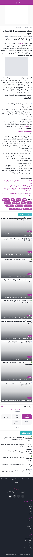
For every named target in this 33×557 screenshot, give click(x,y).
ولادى (30, 513)
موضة (30, 530)
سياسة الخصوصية (5, 479)
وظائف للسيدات (28, 547)
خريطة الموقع (15, 479)
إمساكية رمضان (28, 540)
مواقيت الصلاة (28, 538)
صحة (13, 199)
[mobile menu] (31, 2)
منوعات (30, 545)
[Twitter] (18, 496)
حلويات (18, 199)
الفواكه (26, 126)
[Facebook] (22, 496)
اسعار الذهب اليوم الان (26, 479)
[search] (4, 2)
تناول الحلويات (27, 208)
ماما (31, 511)
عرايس (30, 509)
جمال (30, 528)
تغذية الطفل (19, 205)
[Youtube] (10, 496)
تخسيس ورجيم (28, 526)
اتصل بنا (16, 482)
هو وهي (30, 506)
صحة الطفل (28, 205)
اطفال (24, 199)
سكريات (29, 202)
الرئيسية (30, 504)
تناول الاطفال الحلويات (16, 208)
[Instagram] (14, 496)
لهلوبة (21, 43)
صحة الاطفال (9, 205)
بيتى (31, 523)
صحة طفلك (16, 202)
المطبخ (30, 521)
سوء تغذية (7, 202)
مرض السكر (6, 199)
